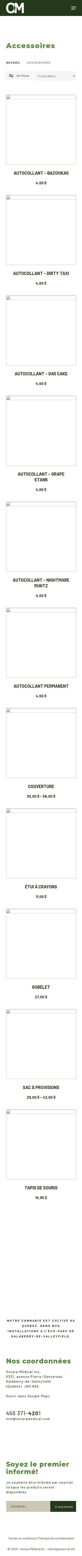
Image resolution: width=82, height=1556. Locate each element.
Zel (73, 1549)
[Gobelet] (41, 943)
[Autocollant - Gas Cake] (41, 330)
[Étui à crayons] (41, 843)
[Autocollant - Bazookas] (41, 129)
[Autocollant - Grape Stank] (41, 430)
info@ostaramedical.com (28, 1419)
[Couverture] (41, 743)
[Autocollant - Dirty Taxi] (41, 230)
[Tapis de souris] (41, 1144)
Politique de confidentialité (56, 1538)
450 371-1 (23, 1413)
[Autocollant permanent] (41, 642)
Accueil (13, 62)
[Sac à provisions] (41, 1044)
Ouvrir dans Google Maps (28, 1396)
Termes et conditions (22, 1538)
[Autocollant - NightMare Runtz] (41, 536)
